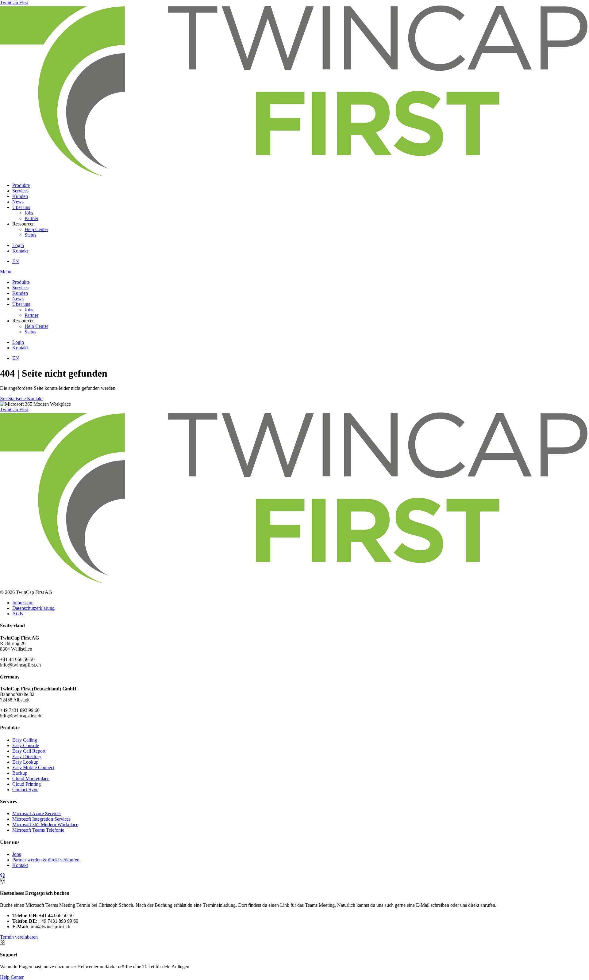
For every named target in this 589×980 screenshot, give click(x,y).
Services (20, 190)
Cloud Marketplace (30, 778)
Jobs (29, 212)
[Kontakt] (2, 875)
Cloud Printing (26, 784)
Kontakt (20, 250)
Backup (19, 773)
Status (30, 234)
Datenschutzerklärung (33, 608)
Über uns (21, 207)
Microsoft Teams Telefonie (38, 830)
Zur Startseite (13, 398)
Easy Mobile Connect (33, 767)
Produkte (21, 185)
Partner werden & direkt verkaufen (45, 859)
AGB (17, 613)
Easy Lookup (25, 762)
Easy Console (25, 745)
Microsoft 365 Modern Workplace (45, 824)
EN (15, 261)
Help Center (36, 229)
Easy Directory (26, 756)
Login (18, 245)
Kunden (20, 196)
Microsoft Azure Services (36, 813)
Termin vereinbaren (19, 937)
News (18, 201)
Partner (31, 218)
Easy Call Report (28, 751)
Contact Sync (25, 789)
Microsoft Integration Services (41, 819)
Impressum (22, 602)
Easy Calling (24, 740)
